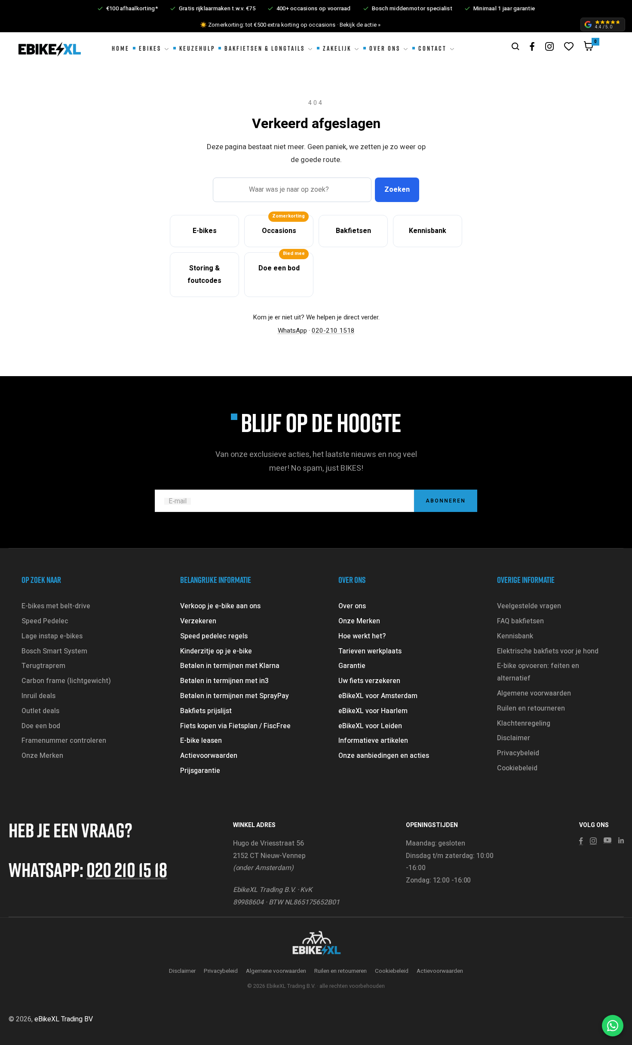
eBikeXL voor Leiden (370, 726)
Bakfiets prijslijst (206, 711)
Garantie (351, 666)
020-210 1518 (333, 330)
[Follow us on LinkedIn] (621, 840)
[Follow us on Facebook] (532, 46)
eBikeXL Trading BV (63, 1019)
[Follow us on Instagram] (549, 46)
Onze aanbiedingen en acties (383, 756)
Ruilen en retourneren (531, 708)
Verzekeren (198, 621)
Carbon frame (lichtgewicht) (66, 681)
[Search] (515, 46)
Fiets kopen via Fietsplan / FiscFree (235, 726)
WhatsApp (292, 330)
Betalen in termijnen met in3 (224, 681)
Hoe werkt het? (362, 636)
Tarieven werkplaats (370, 651)
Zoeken (397, 189)
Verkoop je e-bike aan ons (220, 606)
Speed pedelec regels (214, 636)
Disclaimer (513, 738)
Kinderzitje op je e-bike (216, 651)
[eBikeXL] (316, 944)
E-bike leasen (201, 740)
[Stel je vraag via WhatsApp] (612, 1025)
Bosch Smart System (54, 651)
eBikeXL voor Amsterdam (377, 696)
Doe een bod (40, 726)
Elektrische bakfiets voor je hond (547, 651)
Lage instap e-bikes (52, 636)
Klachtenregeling (523, 723)
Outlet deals (40, 711)
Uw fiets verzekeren (369, 681)
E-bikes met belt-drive (55, 606)
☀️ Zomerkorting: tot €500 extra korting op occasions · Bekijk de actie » (290, 25)
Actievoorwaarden (208, 756)
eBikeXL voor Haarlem (373, 711)
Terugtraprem (43, 666)
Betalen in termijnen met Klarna (229, 666)
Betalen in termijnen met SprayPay (234, 696)
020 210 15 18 (126, 869)
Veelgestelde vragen (529, 606)
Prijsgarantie (200, 771)
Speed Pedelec (44, 621)
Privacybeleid (518, 753)
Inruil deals (38, 696)
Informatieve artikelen (373, 740)
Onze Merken (42, 756)
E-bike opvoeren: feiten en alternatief (538, 672)
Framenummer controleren (63, 740)
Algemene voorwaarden (534, 693)
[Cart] (588, 48)
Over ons (352, 606)
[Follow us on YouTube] (607, 840)
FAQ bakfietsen (520, 621)
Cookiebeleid (517, 768)
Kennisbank (515, 636)
